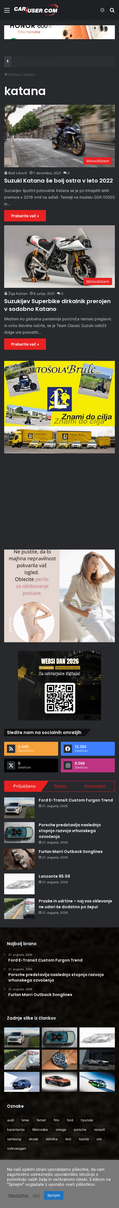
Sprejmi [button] (53, 1195)
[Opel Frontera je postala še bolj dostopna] (22, 1082)
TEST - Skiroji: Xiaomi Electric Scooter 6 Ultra (53, 61)
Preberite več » (25, 215)
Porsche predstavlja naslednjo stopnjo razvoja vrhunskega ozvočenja (70, 830)
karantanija (16, 1129)
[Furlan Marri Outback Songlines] (19, 859)
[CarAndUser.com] (36, 10)
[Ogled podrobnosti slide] (59, 32)
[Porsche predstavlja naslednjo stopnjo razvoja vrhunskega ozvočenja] (19, 832)
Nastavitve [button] (18, 1195)
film (56, 1120)
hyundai (87, 1120)
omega (61, 1129)
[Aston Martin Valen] (59, 1082)
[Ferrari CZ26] (97, 1060)
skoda (33, 1139)
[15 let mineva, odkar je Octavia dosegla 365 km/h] (97, 1082)
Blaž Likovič (17, 173)
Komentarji (95, 786)
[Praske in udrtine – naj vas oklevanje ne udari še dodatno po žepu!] (19, 908)
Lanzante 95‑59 (54, 876)
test (68, 1139)
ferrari (41, 1120)
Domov (13, 74)
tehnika (52, 1139)
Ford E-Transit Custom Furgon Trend (76, 800)
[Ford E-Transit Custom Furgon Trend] (19, 807)
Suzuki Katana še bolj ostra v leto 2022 (58, 180)
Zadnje (60, 786)
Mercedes (40, 1129)
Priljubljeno (24, 786)
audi (10, 1120)
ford (70, 1120)
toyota (84, 1139)
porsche (80, 1129)
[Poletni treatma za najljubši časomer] (59, 1060)
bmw (25, 1120)
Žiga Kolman (18, 293)
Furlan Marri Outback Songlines (71, 851)
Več (36, 1195)
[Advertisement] (59, 501)
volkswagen (16, 1148)
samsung (14, 1139)
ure (99, 1139)
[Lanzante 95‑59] (19, 883)
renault (99, 1129)
